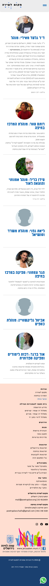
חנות (44, 427)
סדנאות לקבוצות (39, 454)
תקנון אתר (42, 434)
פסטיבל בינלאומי (39, 469)
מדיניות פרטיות (39, 437)
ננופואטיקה (41, 481)
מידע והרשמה (40, 407)
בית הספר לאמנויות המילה (33, 404)
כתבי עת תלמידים (38, 487)
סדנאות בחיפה (40, 451)
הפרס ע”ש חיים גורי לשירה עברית (31, 472)
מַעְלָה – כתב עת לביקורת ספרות (31, 484)
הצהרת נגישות (40, 430)
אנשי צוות (42, 399)
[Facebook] (41, 524)
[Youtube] (46, 524)
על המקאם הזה (39, 458)
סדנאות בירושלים (38, 448)
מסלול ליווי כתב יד (38, 417)
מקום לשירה (41, 392)
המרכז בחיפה (40, 395)
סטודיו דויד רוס (18, 567)
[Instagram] (36, 524)
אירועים (43, 422)
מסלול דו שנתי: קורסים (36, 410)
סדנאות (43, 444)
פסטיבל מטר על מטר (37, 466)
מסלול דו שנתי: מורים (36, 414)
